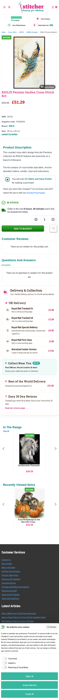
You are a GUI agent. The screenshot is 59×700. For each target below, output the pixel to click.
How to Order (7, 563)
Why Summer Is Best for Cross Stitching (17, 621)
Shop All (6, 431)
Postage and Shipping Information (15, 586)
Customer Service (9, 583)
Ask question (6, 265)
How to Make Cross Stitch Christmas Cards (19, 613)
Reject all (29, 676)
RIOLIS (11, 126)
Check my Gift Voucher (11, 594)
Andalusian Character (29, 465)
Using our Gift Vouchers (11, 579)
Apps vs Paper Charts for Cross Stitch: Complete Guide (23, 617)
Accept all (29, 694)
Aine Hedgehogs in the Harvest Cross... (29, 520)
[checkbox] (9, 658)
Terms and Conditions (10, 598)
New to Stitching (8, 567)
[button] (9, 7)
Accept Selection (29, 685)
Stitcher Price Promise (36, 192)
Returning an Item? (9, 590)
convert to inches (9, 134)
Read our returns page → (16, 408)
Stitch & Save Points (10, 575)
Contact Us (6, 559)
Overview (53, 627)
